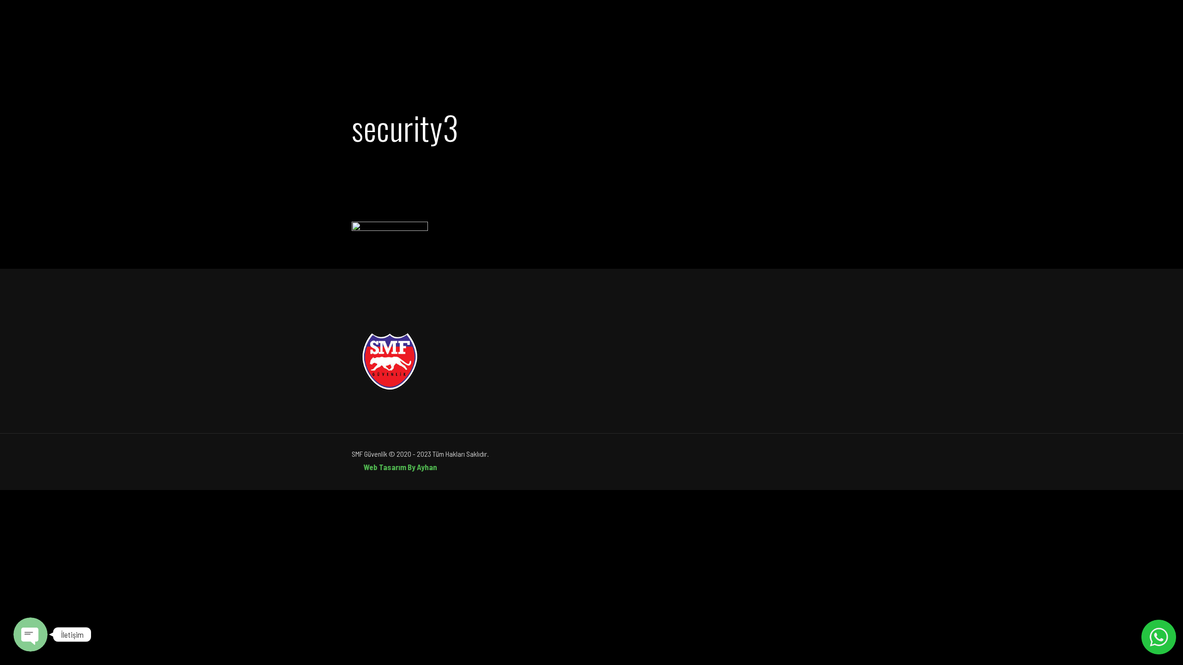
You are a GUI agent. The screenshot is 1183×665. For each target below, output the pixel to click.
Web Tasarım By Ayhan (400, 467)
